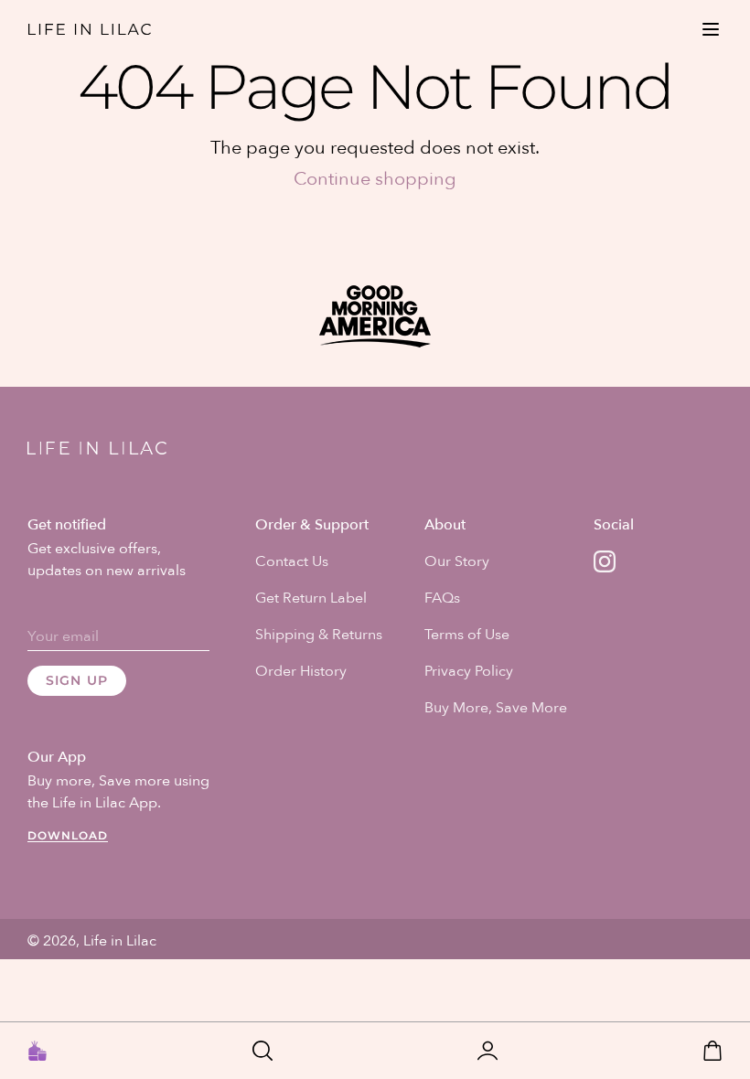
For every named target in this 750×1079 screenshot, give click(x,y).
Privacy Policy (468, 671)
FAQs (442, 598)
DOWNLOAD (67, 835)
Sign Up (77, 680)
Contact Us (291, 561)
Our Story (456, 561)
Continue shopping (375, 179)
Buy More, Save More (495, 708)
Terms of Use (466, 635)
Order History (301, 671)
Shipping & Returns (318, 635)
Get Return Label (311, 598)
